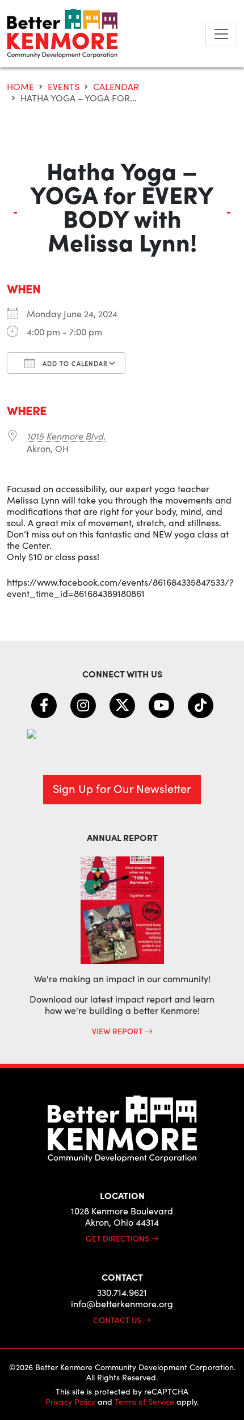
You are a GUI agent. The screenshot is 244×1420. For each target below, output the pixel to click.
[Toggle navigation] (221, 34)
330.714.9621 (122, 1292)
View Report (118, 1031)
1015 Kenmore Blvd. (66, 436)
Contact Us (118, 1319)
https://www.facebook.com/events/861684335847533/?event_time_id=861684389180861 (120, 587)
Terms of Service (144, 1401)
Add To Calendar (74, 363)
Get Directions (118, 1238)
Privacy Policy (70, 1401)
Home (20, 86)
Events (63, 86)
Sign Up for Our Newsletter (122, 788)
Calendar (116, 86)
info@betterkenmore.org (122, 1304)
